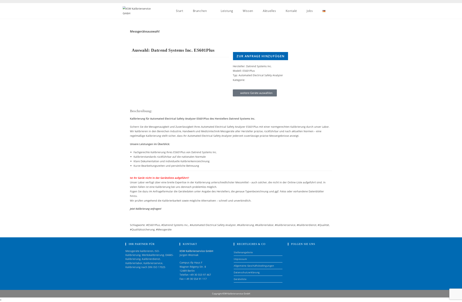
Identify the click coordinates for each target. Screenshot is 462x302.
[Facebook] (293, 255)
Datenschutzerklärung (247, 272)
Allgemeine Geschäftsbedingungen (254, 265)
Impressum (240, 259)
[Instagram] (304, 255)
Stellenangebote (243, 252)
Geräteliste (240, 279)
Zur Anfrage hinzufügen (260, 56)
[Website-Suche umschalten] (338, 11)
